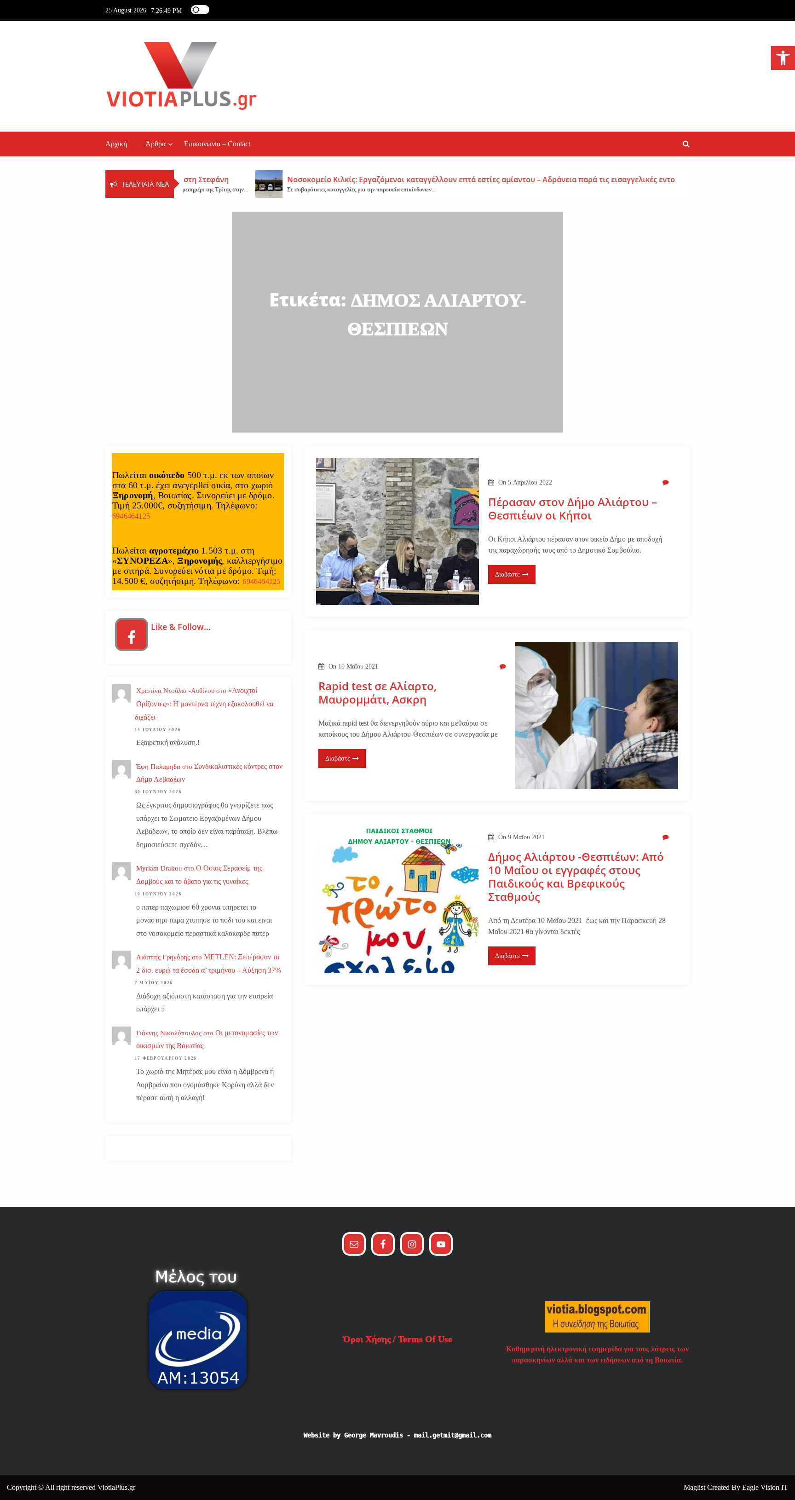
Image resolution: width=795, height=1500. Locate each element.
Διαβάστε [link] (507, 574)
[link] (783, 58)
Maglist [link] (695, 1487)
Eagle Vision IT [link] (765, 1487)
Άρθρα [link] (155, 144)
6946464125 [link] (131, 516)
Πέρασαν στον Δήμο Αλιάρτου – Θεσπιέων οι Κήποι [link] (572, 509)
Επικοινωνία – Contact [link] (217, 144)
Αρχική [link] (116, 144)
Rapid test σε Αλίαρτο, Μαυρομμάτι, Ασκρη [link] (377, 693)
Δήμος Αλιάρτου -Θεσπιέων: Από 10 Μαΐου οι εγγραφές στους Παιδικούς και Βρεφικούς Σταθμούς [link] (576, 876)
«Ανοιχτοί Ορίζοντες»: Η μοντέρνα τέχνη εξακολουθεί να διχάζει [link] (204, 704)
